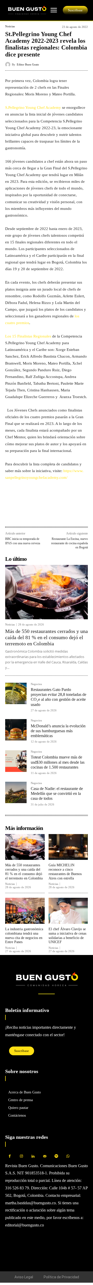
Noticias (10, 26)
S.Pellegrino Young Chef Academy (33, 107)
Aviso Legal (23, 1277)
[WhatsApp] (22, 515)
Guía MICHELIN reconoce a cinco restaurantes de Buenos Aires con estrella (65, 871)
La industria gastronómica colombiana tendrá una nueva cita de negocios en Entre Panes (24, 935)
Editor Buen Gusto (28, 64)
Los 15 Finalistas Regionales (28, 336)
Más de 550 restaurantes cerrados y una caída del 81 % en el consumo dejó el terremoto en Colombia (46, 637)
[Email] (46, 515)
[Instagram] (21, 1156)
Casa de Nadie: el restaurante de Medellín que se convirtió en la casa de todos (57, 793)
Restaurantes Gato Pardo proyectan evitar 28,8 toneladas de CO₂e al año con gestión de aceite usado (58, 697)
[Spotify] (56, 1156)
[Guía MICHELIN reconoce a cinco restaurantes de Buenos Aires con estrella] (68, 847)
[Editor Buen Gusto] (8, 64)
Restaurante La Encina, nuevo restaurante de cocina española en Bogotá (69, 543)
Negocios (36, 684)
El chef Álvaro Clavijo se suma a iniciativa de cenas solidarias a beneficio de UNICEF (67, 935)
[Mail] (44, 1156)
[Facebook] (10, 515)
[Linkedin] (34, 515)
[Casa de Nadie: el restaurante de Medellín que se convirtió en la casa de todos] (16, 792)
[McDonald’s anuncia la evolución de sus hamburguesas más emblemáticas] (16, 729)
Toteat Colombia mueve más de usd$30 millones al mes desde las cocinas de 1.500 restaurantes (57, 762)
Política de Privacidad (61, 1277)
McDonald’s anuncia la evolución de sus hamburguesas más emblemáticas (58, 731)
